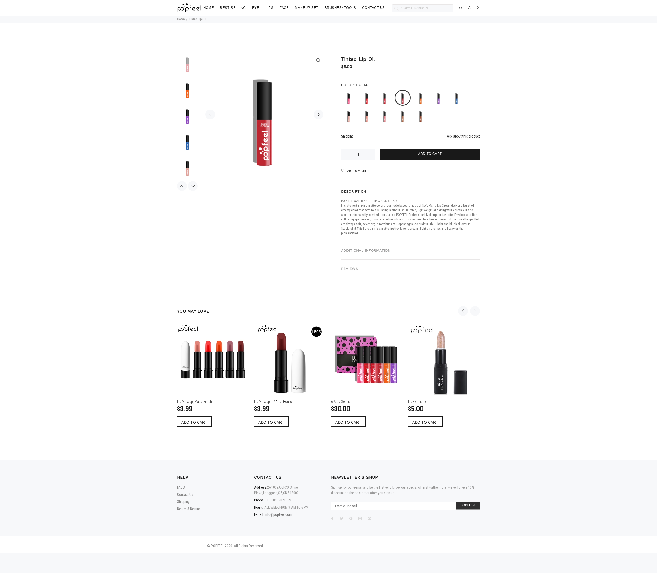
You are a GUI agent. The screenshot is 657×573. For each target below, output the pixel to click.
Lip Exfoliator (417, 402)
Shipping (347, 136)
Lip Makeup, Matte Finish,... (196, 402)
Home (181, 19)
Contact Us (185, 494)
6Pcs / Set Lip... (342, 402)
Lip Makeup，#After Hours (273, 402)
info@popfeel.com (278, 514)
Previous (210, 114)
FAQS (181, 487)
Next (318, 114)
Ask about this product (463, 136)
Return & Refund (189, 509)
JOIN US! (468, 505)
